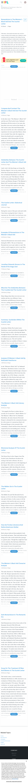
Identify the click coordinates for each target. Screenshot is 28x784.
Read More (14, 148)
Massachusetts (4, 737)
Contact (14, 755)
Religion (2, 742)
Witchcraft (3, 744)
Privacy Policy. (15, 778)
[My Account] (25, 2)
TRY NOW (23, 60)
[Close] (26, 761)
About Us (14, 753)
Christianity (3, 739)
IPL (2, 6)
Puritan (2, 736)
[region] (14, 771)
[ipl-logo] (6, 3)
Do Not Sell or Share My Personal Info (14, 781)
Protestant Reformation (5, 740)
